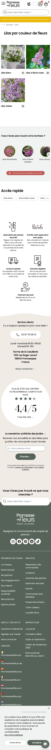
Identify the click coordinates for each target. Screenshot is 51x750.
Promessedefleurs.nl (11, 704)
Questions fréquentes (12, 628)
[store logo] (13, 4)
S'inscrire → (25, 456)
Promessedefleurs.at (11, 688)
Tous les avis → (25, 417)
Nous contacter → (25, 368)
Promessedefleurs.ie (11, 655)
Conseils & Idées (34, 634)
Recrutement (7, 599)
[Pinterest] (25, 541)
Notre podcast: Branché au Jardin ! (35, 654)
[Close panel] (49, 708)
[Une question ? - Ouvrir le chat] (45, 744)
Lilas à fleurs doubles (28, 160)
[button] (29, 4)
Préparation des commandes (33, 566)
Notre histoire (7, 569)
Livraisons (30, 572)
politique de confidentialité (24, 467)
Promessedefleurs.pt (11, 696)
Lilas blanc (6, 73)
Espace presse (8, 604)
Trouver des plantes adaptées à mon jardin (27, 173)
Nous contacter (9, 639)
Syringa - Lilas (12, 24)
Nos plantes (7, 575)
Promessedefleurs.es (11, 671)
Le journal (30, 628)
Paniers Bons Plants (35, 602)
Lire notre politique (14, 735)
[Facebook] (19, 541)
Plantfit (29, 588)
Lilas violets (6, 106)
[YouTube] (31, 541)
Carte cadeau (32, 607)
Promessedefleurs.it (11, 679)
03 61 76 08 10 (28, 334)
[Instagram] (13, 541)
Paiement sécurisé (35, 583)
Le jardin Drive (32, 612)
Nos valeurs (6, 585)
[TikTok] (38, 541)
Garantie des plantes (36, 578)
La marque (6, 564)
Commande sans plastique (34, 595)
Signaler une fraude (11, 634)
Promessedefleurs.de (11, 663)
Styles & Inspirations (35, 639)
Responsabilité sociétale (8, 592)
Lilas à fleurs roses (35, 73)
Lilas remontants (9, 159)
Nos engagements (10, 580)
